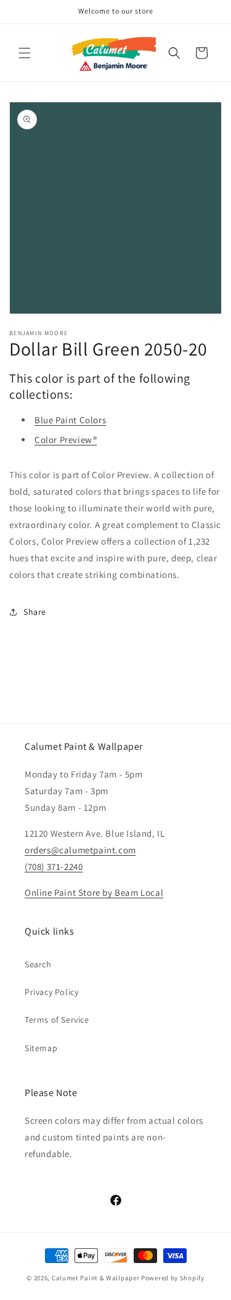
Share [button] (34, 611)
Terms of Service (57, 1019)
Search (38, 964)
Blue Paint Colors (70, 420)
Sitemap (41, 1048)
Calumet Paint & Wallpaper (96, 1278)
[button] (24, 53)
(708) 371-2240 (54, 866)
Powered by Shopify (173, 1278)
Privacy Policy (51, 991)
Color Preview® (65, 439)
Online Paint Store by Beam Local (94, 892)
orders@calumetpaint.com (80, 850)
